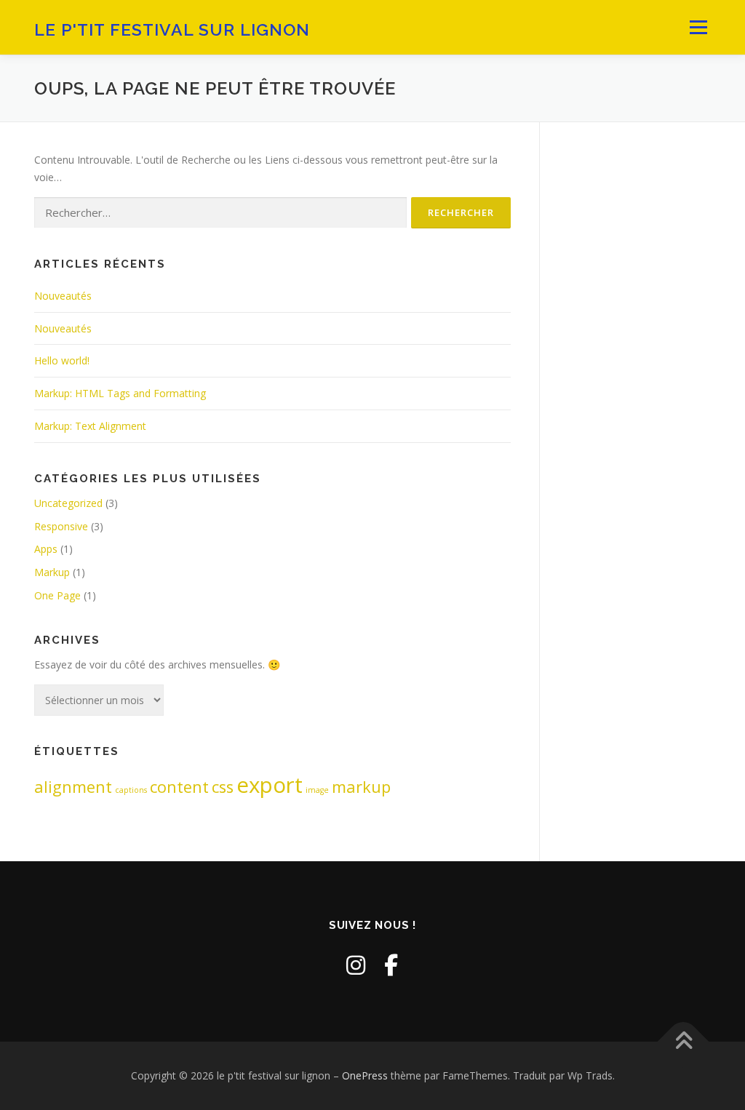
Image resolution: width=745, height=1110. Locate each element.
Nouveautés (63, 296)
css (223, 786)
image (317, 790)
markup (361, 786)
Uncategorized (68, 503)
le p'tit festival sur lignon (172, 29)
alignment (73, 786)
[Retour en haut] (683, 1042)
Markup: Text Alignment (90, 426)
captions (131, 790)
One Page (57, 595)
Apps (45, 549)
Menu (698, 27)
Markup (52, 572)
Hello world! (61, 360)
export (269, 784)
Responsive (61, 526)
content (179, 786)
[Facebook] (391, 965)
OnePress (365, 1075)
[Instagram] (355, 965)
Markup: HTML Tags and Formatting (120, 393)
